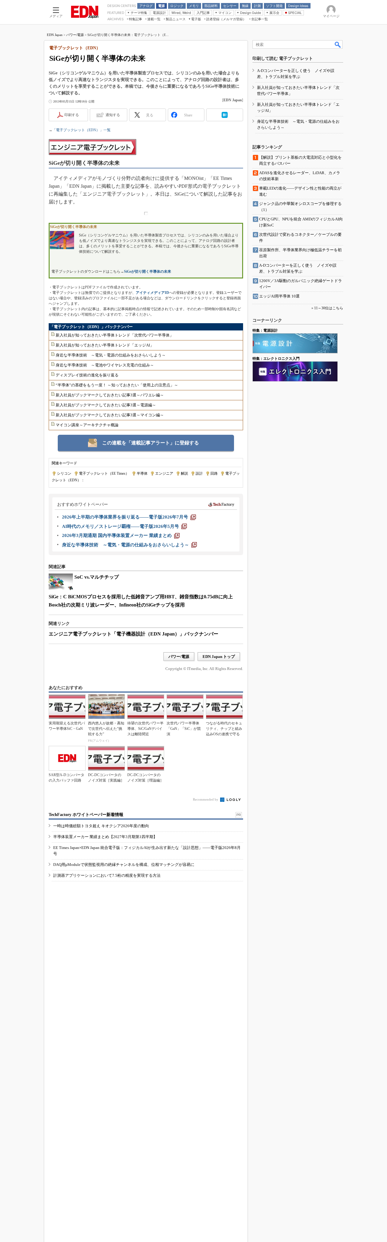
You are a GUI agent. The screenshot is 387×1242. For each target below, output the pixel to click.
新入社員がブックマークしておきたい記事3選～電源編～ (106, 405)
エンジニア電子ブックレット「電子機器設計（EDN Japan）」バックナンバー (133, 633)
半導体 (142, 473)
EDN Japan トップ (219, 656)
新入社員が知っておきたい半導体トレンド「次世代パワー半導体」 (115, 335)
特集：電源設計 (265, 330)
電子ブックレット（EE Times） (104, 473)
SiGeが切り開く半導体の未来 (147, 271)
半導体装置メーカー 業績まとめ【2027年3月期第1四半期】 (105, 836)
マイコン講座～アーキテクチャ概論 (87, 425)
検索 (338, 44)
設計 (199, 473)
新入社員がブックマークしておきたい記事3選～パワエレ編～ (110, 395)
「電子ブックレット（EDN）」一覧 (81, 130)
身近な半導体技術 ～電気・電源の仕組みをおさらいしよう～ (111, 355)
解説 (184, 473)
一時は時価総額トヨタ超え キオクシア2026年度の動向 (101, 826)
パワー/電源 (75, 35)
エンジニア (164, 473)
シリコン (64, 473)
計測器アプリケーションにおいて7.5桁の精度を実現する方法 (107, 875)
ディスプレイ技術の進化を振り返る (87, 375)
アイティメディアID (152, 293)
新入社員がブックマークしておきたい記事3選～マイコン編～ (110, 415)
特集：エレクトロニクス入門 (276, 358)
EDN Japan (55, 35)
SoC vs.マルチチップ (96, 577)
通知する (113, 115)
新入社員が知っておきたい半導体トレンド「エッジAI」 (105, 345)
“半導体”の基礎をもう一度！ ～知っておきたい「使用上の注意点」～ (117, 385)
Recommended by (206, 799)
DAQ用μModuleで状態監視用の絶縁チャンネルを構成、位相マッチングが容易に (123, 864)
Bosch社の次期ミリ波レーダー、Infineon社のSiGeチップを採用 (117, 604)
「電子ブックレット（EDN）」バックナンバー (91, 326)
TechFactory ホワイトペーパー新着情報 (86, 814)
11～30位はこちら (328, 308)
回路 (214, 473)
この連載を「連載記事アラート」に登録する (150, 442)
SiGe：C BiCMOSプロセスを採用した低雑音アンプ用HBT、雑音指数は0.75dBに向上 (141, 596)
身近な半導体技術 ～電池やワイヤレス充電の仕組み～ (105, 365)
